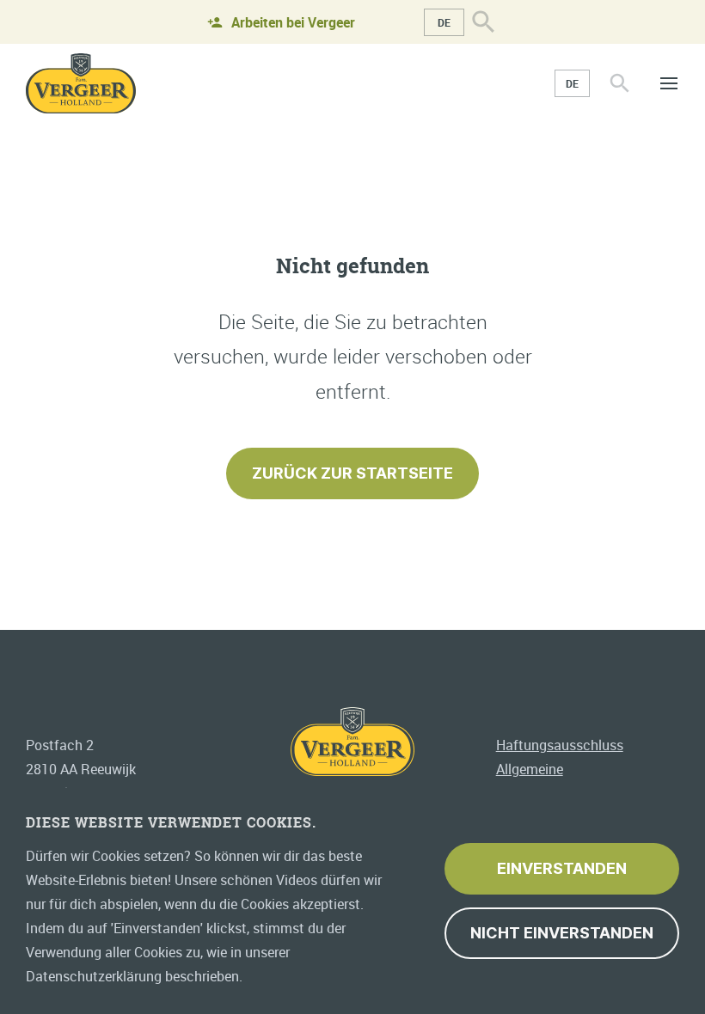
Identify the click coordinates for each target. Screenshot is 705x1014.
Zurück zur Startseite (352, 473)
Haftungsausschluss (559, 745)
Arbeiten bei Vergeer (293, 22)
